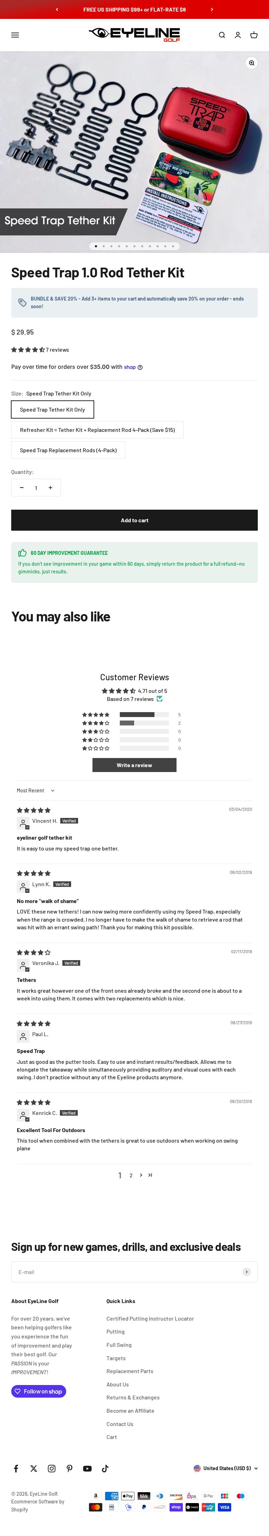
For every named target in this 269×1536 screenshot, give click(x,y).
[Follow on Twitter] (34, 1468)
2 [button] (131, 1175)
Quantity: (22, 471)
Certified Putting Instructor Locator (150, 1318)
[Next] (212, 9)
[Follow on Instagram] (51, 1468)
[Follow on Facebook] (16, 1468)
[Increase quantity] (50, 487)
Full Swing (119, 1344)
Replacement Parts (129, 1371)
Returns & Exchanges (133, 1397)
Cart (111, 1436)
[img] (33, 810)
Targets (116, 1358)
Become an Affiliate (130, 1410)
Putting (115, 1331)
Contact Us (119, 1423)
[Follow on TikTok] (105, 1468)
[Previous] (57, 9)
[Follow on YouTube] (87, 1468)
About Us (117, 1384)
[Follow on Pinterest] (69, 1468)
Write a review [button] (134, 765)
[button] (28, 349)
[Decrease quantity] (22, 487)
